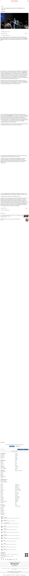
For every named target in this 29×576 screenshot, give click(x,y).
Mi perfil (2, 461)
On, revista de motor (17, 506)
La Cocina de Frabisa (18, 490)
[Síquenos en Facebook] (1, 559)
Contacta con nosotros (4, 468)
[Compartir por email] (3, 33)
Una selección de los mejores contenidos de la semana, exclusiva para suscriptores (11, 523)
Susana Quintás (3, 11)
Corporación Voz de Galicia (4, 568)
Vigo (15, 469)
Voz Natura (23, 568)
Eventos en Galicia (3, 476)
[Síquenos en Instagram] (6, 559)
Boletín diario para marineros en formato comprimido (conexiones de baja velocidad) (11, 532)
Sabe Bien (16, 486)
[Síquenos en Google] (16, 559)
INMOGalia (2, 475)
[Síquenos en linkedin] (8, 559)
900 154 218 (14, 564)
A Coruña (16, 454)
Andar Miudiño (3, 510)
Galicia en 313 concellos (18, 470)
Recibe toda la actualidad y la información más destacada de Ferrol (10, 540)
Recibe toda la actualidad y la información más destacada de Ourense (10, 549)
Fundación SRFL (8, 568)
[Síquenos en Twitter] (4, 559)
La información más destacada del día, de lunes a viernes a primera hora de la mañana (11, 517)
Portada (2, 485)
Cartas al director (3, 467)
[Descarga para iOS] (25, 554)
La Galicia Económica (3, 501)
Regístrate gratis (12, 446)
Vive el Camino (17, 496)
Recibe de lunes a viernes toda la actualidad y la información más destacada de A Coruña (12, 538)
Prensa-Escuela (25, 568)
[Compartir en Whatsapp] (1, 33)
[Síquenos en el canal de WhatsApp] (14, 559)
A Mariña (16, 455)
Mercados (16, 501)
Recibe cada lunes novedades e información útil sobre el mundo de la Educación (11, 526)
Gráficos (2, 496)
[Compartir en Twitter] (6, 33)
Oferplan (2, 474)
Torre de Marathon (3, 505)
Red (15, 491)
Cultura (2, 495)
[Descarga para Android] (27, 554)
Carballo (16, 459)
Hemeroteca (2, 457)
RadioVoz (15, 568)
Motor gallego (2, 514)
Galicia (1, 486)
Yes (15, 503)
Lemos (16, 463)
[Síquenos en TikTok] (12, 559)
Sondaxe (18, 568)
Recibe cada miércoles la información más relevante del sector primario (10, 529)
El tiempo (2, 502)
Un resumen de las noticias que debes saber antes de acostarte (9, 520)
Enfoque (16, 495)
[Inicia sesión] (28, 1)
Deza (16, 460)
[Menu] (1, 1)
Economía (2, 487)
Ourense (16, 465)
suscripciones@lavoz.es (14, 565)
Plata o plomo (17, 492)
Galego (16, 451)
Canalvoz (20, 568)
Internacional (2, 490)
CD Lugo (2, 509)
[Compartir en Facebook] (5, 33)
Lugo (15, 464)
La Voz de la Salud (17, 485)
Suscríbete (2, 458)
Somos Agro (2, 497)
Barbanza (16, 458)
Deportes (2, 492)
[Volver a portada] (14, 1)
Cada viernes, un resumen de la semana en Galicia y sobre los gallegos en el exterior (11, 535)
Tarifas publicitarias (3, 471)
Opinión (2, 491)
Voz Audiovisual (12, 568)
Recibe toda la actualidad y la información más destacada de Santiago (10, 543)
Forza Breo (2, 511)
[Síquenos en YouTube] (10, 559)
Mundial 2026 (2, 504)
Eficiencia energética (3, 480)
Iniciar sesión (17, 446)
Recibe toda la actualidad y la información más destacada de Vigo (10, 546)
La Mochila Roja (17, 497)
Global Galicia (17, 487)
